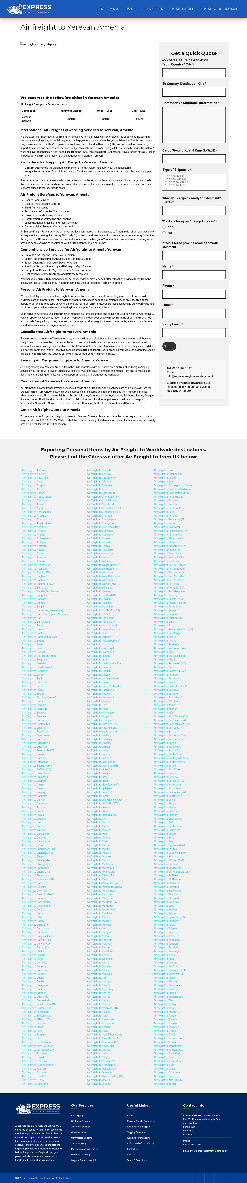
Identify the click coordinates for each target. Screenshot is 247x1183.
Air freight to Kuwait (98, 742)
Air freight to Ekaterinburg (36, 1015)
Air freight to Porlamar (166, 561)
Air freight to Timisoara (167, 985)
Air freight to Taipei (164, 924)
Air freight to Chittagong (35, 867)
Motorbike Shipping (80, 1154)
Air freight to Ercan (32, 1027)
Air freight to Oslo (164, 481)
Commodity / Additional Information (190, 103)
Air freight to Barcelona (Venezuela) (42, 610)
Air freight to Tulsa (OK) (167, 1053)
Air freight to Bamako (34, 587)
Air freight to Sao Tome (167, 769)
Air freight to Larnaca (99, 758)
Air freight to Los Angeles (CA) (104, 799)
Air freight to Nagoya (99, 981)
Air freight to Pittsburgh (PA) (170, 546)
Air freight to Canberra (34, 795)
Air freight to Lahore (98, 754)
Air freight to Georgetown (101, 477)
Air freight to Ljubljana (99, 788)
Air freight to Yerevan (99, 943)
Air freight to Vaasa (33, 826)
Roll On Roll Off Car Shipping (141, 1143)
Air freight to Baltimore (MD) (38, 583)
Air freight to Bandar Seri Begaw (40, 591)
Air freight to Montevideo (101, 909)
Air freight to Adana (33, 492)
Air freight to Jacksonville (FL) (104, 663)
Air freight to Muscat (98, 970)
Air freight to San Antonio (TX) (171, 716)
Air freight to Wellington (100, 568)
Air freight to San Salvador (169, 739)
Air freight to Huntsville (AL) (102, 625)
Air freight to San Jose (166, 727)
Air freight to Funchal (34, 1076)
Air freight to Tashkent (166, 947)
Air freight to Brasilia (33, 727)
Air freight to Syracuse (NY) (169, 917)
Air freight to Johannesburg (103, 678)
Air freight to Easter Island (36, 1008)
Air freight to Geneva (99, 474)
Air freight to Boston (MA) (36, 724)
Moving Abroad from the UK (84, 1149)
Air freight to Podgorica (167, 549)
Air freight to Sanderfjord (168, 750)
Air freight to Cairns (33, 784)
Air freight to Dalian (33, 920)
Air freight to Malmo (98, 837)
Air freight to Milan (97, 879)
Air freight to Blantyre (34, 705)
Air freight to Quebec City (168, 617)
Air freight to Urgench (34, 818)
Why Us (114, 9)
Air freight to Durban (33, 992)
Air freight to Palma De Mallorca (172, 489)
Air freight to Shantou (166, 811)
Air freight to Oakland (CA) (102, 1068)
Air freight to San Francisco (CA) (172, 724)
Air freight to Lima (97, 777)
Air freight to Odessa (99, 1072)
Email (167, 305)
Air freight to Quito (164, 621)
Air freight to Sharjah (165, 814)
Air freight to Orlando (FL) (168, 474)
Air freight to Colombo (34, 890)
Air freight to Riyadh (165, 659)
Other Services (78, 1132)
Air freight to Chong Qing (36, 871)
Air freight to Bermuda (34, 682)
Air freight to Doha (32, 958)
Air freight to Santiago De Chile (171, 758)
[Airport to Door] (194, 185)
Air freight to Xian (164, 712)
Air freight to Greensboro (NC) (104, 508)
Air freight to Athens (33, 561)
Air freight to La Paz (98, 746)
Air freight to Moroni (98, 917)
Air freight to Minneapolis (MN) (104, 886)
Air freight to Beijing (33, 640)
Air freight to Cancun (33, 799)
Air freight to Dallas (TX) (35, 924)
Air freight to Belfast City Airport (40, 655)
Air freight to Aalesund (35, 470)
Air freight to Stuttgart (166, 898)
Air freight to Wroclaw (166, 701)
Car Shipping (77, 1115)
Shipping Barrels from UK (83, 1160)
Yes (170, 227)
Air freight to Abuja (32, 481)
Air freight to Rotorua (166, 674)
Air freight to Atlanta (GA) (36, 564)
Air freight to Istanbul (99, 655)
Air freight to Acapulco (34, 485)
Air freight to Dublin (33, 981)
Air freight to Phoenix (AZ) (169, 538)
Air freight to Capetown (35, 803)
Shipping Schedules (181, 9)
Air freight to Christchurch (36, 875)
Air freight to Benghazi (35, 671)
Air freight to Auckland (34, 568)
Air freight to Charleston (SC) (38, 849)
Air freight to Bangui (33, 602)
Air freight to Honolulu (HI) (101, 621)
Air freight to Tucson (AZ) (168, 1049)
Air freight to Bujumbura (35, 773)
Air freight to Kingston (99, 716)
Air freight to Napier (98, 1000)
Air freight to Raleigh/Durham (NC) (173, 629)
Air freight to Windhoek (100, 958)
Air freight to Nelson (98, 1027)
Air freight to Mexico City (101, 871)
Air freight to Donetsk (34, 966)
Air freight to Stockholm (167, 890)
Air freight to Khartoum (100, 701)
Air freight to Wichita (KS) (101, 583)
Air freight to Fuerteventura (37, 1064)
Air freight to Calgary (33, 792)
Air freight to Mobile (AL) (101, 890)
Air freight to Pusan (165, 610)
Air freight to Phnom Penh (168, 534)
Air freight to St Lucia (166, 864)
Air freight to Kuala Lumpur (102, 731)
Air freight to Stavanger (167, 886)
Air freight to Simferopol (167, 826)
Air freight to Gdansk (98, 470)
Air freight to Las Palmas (101, 761)
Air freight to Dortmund (35, 970)
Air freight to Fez (31, 1038)
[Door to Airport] (194, 179)
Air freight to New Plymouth (103, 1038)
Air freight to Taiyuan (166, 928)
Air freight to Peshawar (167, 527)
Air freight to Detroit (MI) (36, 947)
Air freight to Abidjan (33, 474)
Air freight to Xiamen (165, 708)
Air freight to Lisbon (98, 780)
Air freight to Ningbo (98, 1057)
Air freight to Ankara (33, 530)
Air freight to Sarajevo (166, 777)
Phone (168, 285)
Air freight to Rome (164, 667)
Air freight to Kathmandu (101, 697)
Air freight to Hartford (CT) (102, 595)
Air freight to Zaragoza (167, 1072)
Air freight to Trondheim (167, 1045)
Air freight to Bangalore (35, 595)
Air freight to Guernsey (100, 534)
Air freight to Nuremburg (101, 1064)
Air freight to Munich (98, 928)
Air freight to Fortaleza (35, 1053)
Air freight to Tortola (165, 1023)
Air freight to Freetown (35, 1061)
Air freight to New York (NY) (102, 1042)
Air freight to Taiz (163, 932)
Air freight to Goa (97, 489)
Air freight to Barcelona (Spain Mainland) (45, 614)
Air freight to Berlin (32, 678)
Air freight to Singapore (167, 830)
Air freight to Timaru (165, 981)
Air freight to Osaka (165, 477)
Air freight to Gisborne (99, 485)
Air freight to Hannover (100, 553)
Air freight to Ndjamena (100, 1023)
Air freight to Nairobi (98, 985)
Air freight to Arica (32, 553)
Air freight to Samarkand (168, 697)
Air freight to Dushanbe (35, 996)
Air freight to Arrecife (34, 557)
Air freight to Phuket (165, 542)
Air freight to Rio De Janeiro (169, 655)
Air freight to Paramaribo (168, 508)
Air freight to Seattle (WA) (168, 795)
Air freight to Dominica (34, 962)
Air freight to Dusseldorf (35, 1000)
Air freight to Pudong (165, 595)
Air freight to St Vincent (167, 883)
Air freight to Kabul (97, 682)
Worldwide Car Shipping (138, 1126)
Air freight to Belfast (33, 652)
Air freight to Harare (98, 591)
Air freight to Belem (33, 648)
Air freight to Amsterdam (36, 523)
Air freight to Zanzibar (166, 1076)
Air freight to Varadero (100, 951)
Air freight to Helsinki (99, 602)
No (170, 233)
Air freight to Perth (164, 523)
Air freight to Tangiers (166, 943)
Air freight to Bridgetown (36, 742)
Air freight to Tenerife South (170, 970)
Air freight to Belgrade (34, 659)
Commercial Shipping (81, 1138)
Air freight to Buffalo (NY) (36, 769)
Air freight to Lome (97, 795)
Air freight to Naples (98, 1004)
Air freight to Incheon (99, 636)
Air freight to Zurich (165, 1083)
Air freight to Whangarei (100, 580)
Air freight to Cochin (33, 883)
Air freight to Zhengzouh (168, 1080)
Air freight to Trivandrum (168, 1038)
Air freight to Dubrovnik (35, 985)
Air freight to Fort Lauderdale (38, 1049)
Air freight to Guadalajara (101, 519)
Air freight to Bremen (34, 739)
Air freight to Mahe (97, 826)
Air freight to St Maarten (167, 867)
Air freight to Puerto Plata (168, 599)
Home (101, 9)
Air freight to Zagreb (98, 947)
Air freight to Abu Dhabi (35, 477)
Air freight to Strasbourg (167, 894)
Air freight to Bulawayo (35, 777)
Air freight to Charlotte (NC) (37, 852)
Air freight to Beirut (33, 644)
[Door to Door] (194, 175)
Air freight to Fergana (34, 1034)
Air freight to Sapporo (166, 773)
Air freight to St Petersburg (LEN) (172, 871)
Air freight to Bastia (33, 633)
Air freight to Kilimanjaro (101, 712)
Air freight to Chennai (34, 856)
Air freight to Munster (99, 966)
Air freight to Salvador (166, 689)
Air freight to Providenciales (169, 591)
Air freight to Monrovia (100, 898)
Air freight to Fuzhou (33, 1080)
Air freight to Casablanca (36, 841)
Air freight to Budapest (35, 761)
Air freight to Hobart (98, 614)
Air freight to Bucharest (35, 758)
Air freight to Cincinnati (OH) (38, 879)
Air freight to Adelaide (34, 500)
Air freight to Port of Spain (169, 580)
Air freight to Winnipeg (99, 587)
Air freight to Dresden (34, 974)
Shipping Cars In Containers (141, 1121)
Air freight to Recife (165, 636)
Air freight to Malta (97, 841)
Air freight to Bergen (33, 674)
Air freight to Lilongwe (99, 773)
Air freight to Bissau (33, 701)
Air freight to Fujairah (34, 1068)
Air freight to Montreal (99, 913)
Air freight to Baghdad (34, 576)
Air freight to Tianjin (165, 977)
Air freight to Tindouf (166, 989)
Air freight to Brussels (34, 754)
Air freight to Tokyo (164, 1008)
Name (167, 266)
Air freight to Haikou (98, 542)
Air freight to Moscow (99, 920)
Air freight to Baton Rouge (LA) (39, 636)
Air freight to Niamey (99, 1049)
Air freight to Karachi (98, 693)
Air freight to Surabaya (167, 902)
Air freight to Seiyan (165, 799)
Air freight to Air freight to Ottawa (173, 485)
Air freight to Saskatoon (167, 784)
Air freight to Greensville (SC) (103, 511)
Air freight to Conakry (34, 898)
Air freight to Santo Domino (169, 761)
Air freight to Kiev (97, 705)
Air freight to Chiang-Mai (36, 860)
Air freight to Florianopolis (36, 1042)
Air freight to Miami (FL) (100, 875)
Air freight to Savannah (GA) (170, 792)
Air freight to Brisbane (34, 746)
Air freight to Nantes (98, 996)
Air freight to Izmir (97, 659)
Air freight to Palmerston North (171, 492)
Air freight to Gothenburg (101, 492)
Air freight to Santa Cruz (167, 754)
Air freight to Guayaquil (100, 530)
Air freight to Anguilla (34, 527)
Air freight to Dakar (32, 917)
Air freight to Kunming (99, 739)
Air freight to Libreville (99, 769)
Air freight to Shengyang (168, 818)
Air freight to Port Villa (166, 583)
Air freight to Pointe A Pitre (169, 557)
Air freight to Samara (166, 693)
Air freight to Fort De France (37, 1045)
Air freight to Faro (32, 1030)
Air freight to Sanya (165, 765)
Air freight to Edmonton (35, 1011)
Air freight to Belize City (35, 663)
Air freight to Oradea (98, 1083)
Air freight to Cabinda (34, 780)
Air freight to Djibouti (33, 955)
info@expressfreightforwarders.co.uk (208, 1151)
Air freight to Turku (164, 1068)
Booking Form (153, 9)
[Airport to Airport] (194, 182)
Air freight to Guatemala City (103, 527)
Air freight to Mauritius (100, 860)
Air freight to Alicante (34, 515)
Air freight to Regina (165, 640)
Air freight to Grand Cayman (103, 496)
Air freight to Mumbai (99, 924)
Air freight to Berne (33, 686)
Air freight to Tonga (165, 1015)
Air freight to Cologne (34, 886)
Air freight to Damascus (35, 928)
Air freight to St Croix (165, 849)
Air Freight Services (81, 1126)
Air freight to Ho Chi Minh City (103, 610)
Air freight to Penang (165, 515)
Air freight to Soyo (164, 841)
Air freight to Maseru (99, 856)
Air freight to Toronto (166, 1019)
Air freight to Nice (97, 1053)
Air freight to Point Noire (167, 553)
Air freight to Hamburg (100, 549)
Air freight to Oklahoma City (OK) (105, 1076)
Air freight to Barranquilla (36, 621)
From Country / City (178, 64)
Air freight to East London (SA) (39, 1004)
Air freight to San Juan (166, 731)
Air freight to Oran (164, 470)
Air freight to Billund (33, 693)
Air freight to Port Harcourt (169, 572)
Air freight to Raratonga (167, 633)
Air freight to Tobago (165, 1004)
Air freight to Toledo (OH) (168, 1011)
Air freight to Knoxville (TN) (102, 724)
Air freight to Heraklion (100, 606)
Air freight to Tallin (164, 936)
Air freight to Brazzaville (35, 735)
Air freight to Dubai (32, 977)
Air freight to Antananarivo (37, 538)
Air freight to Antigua (34, 542)
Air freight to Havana (99, 599)
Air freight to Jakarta (99, 667)
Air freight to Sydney (165, 909)
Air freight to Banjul (33, 606)
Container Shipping (80, 1121)
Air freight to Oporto (98, 1080)
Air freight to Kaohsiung (100, 689)
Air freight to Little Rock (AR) (103, 784)
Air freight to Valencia (34, 830)
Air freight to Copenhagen (36, 905)
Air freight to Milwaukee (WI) (103, 883)
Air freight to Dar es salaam (37, 936)
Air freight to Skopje (165, 833)
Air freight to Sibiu (164, 822)
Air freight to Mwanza (99, 974)
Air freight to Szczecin (166, 920)
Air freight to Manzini (99, 849)
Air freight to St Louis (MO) (169, 860)
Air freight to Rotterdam (167, 678)
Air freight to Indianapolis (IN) (103, 640)
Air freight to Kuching (99, 735)
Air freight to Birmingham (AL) (39, 697)
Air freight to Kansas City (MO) (104, 686)
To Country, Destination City (184, 83)
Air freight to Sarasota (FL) (169, 780)
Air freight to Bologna (34, 716)
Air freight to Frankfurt (34, 1057)
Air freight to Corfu (32, 909)
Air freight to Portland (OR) (169, 587)
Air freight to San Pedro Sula (170, 735)
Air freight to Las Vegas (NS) (103, 765)
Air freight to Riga (164, 652)
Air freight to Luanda (98, 807)
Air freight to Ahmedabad (36, 511)
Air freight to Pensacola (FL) (169, 519)
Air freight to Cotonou (34, 913)
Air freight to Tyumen (34, 807)
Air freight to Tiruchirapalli (168, 996)
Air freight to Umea (33, 811)
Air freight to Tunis (164, 1057)
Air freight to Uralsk (33, 814)
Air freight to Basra (32, 629)
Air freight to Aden (32, 504)
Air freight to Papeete (166, 500)
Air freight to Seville (165, 807)
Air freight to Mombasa (100, 894)
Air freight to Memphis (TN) (102, 867)
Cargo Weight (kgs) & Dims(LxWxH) (190, 150)
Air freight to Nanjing (98, 992)
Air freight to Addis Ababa (36, 496)
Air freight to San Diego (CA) (170, 720)
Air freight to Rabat (164, 625)
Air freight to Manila (98, 845)
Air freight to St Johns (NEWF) (171, 852)
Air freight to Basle (32, 625)
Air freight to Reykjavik (166, 644)
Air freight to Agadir (33, 508)
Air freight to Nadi (97, 977)
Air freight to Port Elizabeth (169, 568)
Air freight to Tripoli (164, 1034)
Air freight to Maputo (99, 852)
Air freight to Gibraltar (99, 481)
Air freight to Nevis (97, 1030)
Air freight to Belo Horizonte (38, 667)
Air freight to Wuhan (165, 705)
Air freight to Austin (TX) (36, 572)
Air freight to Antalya (34, 534)
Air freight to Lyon (97, 818)
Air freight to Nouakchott (101, 1061)
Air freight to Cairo (32, 788)
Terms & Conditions (137, 1160)
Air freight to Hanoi (97, 557)
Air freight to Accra (32, 489)
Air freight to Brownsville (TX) (38, 750)
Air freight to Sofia (164, 837)
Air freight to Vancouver (35, 833)
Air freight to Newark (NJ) (101, 1045)
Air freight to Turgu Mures (168, 1061)
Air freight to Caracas (34, 837)
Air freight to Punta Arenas (169, 606)
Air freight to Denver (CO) (36, 943)
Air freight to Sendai (165, 803)
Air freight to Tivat (164, 1000)
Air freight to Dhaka (33, 951)
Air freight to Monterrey (100, 905)
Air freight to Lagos (98, 750)
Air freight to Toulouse (166, 1027)
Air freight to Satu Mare (167, 788)
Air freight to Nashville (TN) (102, 1008)
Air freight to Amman (34, 519)
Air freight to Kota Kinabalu (102, 727)
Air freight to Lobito (98, 792)
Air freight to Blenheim (35, 708)
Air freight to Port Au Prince (169, 564)
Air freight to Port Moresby (169, 576)
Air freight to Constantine (36, 902)
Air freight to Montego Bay (102, 902)
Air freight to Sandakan (167, 746)
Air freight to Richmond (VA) (170, 648)
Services (130, 9)
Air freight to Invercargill (100, 648)
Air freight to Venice (98, 955)
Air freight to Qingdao (166, 614)
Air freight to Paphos (165, 504)
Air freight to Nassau (98, 1011)
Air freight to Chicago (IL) (36, 864)
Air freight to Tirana (165, 992)
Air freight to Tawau (165, 955)
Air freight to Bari (31, 617)
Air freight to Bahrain (34, 580)
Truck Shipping (78, 1143)
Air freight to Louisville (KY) (102, 803)
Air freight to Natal (97, 1015)
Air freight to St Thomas (167, 879)
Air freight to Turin (164, 1064)
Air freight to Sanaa (165, 742)
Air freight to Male (97, 833)
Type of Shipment (176, 170)
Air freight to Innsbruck (100, 644)
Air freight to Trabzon (166, 1030)
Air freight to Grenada (99, 515)
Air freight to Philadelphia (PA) (171, 530)
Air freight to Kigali (97, 708)
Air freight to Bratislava (35, 731)
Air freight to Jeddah (99, 671)
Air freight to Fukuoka (34, 1072)
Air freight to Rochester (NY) (170, 663)
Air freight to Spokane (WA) (169, 845)
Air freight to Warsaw (99, 561)
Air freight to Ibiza (97, 633)
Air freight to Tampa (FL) (168, 939)
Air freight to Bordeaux (35, 720)
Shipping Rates (210, 9)
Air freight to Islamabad (100, 652)
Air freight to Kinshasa (99, 720)
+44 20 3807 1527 (192, 1144)
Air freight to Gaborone (35, 1083)
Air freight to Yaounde (99, 939)
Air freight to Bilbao (33, 689)
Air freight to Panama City (168, 496)
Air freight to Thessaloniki (168, 974)
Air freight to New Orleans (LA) (104, 1034)
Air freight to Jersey (98, 674)
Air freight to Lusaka (98, 811)
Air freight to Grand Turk (100, 504)
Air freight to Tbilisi (164, 958)
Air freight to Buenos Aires (37, 765)
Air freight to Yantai (98, 936)
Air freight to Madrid (98, 822)
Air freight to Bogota (33, 712)
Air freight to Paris (164, 511)
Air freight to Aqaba (33, 549)
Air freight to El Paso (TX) (36, 1019)
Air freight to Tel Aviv (165, 966)
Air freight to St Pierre (166, 875)
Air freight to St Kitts (165, 856)
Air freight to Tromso (165, 1042)
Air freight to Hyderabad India (103, 629)
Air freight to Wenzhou (100, 572)
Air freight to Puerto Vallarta (170, 602)
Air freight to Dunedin (34, 989)
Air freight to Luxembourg (101, 814)
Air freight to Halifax (98, 546)
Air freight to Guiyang (99, 538)
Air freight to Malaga (98, 830)
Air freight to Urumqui (34, 822)
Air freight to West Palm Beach (104, 576)
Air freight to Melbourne (100, 864)
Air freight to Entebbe (34, 1023)
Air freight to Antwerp (34, 546)
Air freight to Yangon (99, 932)
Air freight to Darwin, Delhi (36, 939)
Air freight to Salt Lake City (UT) (171, 686)
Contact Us (233, 9)
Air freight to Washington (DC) (104, 564)
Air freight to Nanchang (100, 989)
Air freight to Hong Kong (100, 617)
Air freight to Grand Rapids (102, 500)
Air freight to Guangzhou (101, 523)
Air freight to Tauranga (167, 951)
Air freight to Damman (34, 932)
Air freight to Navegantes (101, 1019)
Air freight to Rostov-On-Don (170, 671)
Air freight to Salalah (165, 682)
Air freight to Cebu (32, 845)
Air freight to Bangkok (34, 599)
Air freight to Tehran (165, 962)
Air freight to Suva (164, 905)
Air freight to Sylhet (165, 913)
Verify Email (172, 324)
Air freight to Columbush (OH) (39, 894)
